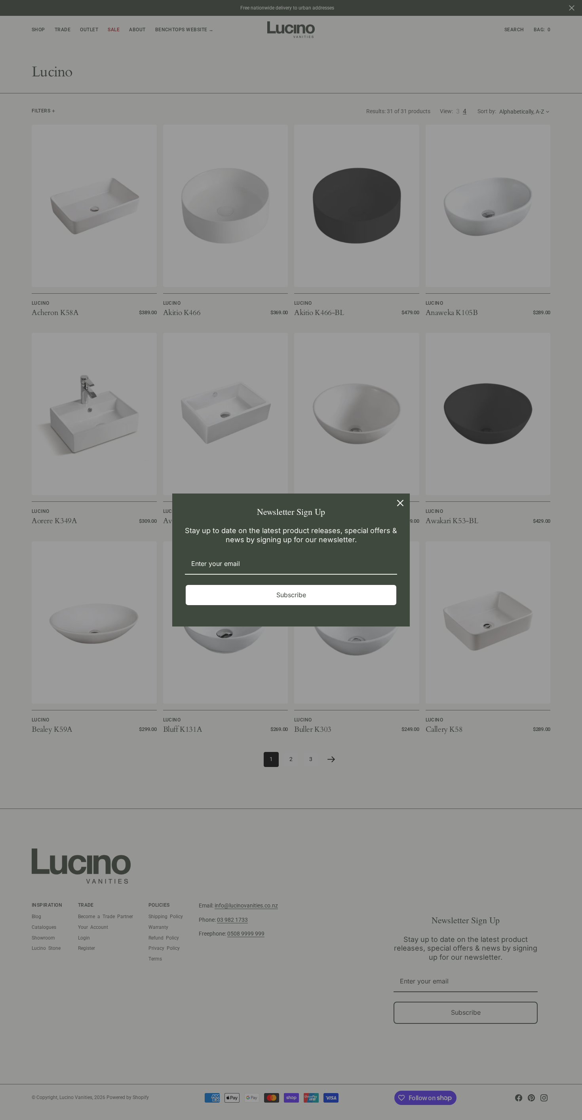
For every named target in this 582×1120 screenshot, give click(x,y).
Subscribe (291, 595)
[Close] (400, 503)
